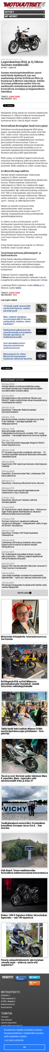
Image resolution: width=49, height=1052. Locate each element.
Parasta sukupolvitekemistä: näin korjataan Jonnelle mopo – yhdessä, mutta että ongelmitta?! (22, 962)
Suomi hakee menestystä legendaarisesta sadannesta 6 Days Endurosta (20, 490)
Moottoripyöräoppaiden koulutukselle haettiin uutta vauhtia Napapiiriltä (24, 585)
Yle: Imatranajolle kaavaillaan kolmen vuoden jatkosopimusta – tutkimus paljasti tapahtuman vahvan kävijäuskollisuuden (22, 555)
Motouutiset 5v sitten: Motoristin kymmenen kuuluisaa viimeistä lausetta (17, 356)
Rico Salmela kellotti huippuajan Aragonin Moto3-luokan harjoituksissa (23, 443)
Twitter (34, 977)
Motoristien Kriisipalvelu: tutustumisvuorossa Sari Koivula (23, 637)
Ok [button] (24, 1047)
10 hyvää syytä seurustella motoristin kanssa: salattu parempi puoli (16, 308)
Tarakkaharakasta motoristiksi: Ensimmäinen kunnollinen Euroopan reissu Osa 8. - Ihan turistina (23, 825)
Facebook (20, 979)
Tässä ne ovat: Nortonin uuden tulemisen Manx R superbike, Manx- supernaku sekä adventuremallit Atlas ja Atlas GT (24, 778)
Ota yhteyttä (6, 1020)
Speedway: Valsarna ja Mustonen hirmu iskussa (23, 482)
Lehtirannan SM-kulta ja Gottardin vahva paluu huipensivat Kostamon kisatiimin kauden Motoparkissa (21, 543)
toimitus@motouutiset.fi (11, 1026)
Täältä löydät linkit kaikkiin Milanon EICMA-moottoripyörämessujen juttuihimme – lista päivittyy (22, 731)
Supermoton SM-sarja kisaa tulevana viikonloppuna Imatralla (24, 464)
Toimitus (6, 1013)
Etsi (6, 977)
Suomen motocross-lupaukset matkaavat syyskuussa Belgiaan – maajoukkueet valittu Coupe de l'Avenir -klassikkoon (24, 522)
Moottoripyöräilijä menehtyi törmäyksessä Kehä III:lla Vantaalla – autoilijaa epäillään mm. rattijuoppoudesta (23, 420)
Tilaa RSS (33, 983)
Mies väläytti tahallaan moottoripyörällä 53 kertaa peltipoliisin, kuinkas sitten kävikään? (17, 320)
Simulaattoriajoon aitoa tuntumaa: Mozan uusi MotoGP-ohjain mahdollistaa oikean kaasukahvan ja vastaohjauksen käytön (24, 399)
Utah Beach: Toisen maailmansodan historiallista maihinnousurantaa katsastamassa (24, 871)
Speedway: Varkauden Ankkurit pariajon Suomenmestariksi (19, 410)
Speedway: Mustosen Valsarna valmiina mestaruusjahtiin (19, 500)
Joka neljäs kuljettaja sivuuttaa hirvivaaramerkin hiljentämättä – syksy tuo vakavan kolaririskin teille (24, 575)
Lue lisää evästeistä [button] (14, 1040)
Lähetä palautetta (8, 1023)
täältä (36, 285)
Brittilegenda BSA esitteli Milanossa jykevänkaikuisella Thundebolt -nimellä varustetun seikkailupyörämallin (20, 684)
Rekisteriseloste (8, 1004)
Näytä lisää (24, 593)
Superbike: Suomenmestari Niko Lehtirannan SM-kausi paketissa (23, 473)
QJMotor (12, 68)
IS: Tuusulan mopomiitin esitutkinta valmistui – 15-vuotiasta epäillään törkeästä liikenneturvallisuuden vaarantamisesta (24, 453)
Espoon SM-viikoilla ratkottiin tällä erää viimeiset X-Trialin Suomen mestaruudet (24, 566)
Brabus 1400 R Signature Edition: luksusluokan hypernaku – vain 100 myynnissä (24, 916)
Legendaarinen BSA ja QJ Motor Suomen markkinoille (22, 63)
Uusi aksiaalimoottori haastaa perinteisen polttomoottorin (14, 345)
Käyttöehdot (6, 1007)
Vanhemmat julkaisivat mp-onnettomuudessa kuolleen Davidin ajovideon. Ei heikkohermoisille (17, 333)
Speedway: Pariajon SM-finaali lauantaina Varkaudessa (20, 533)
